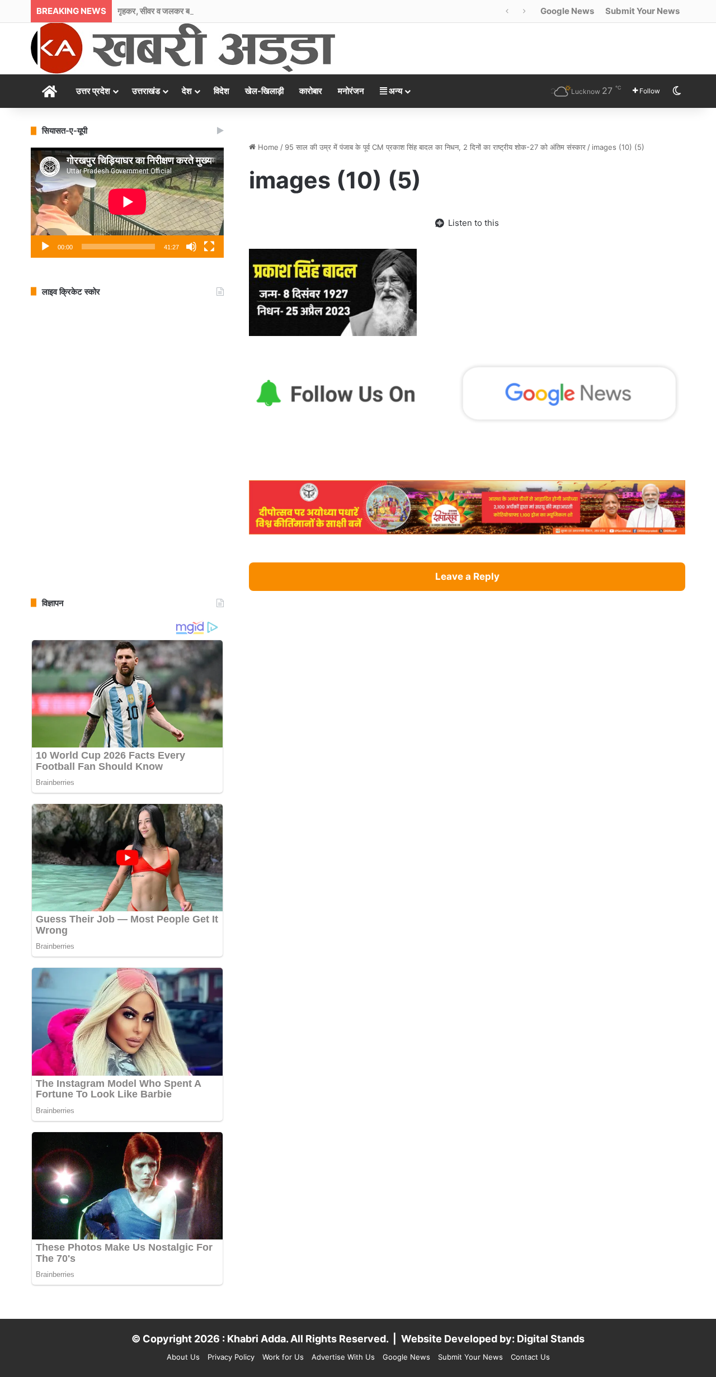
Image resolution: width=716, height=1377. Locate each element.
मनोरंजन (351, 91)
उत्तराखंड (146, 91)
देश (187, 91)
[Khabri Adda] (183, 48)
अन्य (394, 91)
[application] (127, 203)
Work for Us (283, 1356)
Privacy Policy (231, 1356)
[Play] (45, 246)
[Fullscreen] (209, 246)
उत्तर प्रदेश (93, 91)
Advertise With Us (343, 1356)
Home (267, 147)
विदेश (221, 91)
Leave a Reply (467, 576)
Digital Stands (551, 1339)
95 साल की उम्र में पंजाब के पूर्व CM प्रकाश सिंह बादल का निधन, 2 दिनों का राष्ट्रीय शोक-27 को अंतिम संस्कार (435, 147)
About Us (183, 1356)
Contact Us (530, 1356)
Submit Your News (642, 11)
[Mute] (191, 246)
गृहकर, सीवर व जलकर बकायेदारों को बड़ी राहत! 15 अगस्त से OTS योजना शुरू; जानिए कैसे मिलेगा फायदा (270, 11)
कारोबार (310, 91)
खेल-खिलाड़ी (264, 91)
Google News (567, 11)
